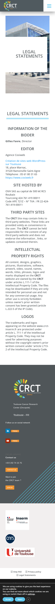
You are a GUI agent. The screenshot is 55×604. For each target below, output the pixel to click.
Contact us (11, 470)
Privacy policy (34, 571)
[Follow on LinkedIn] (8, 431)
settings (31, 594)
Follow (15, 431)
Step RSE (17, 571)
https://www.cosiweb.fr (20, 177)
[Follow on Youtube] (8, 441)
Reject (20, 599)
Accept (8, 599)
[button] (49, 6)
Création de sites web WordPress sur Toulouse (25, 162)
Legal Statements (27, 575)
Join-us (10, 487)
